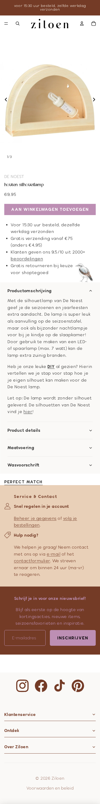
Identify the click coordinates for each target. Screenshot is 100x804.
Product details (24, 430)
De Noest (14, 176)
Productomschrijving (29, 291)
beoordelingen (27, 258)
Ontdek (11, 730)
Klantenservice (20, 714)
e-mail (53, 554)
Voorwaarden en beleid (50, 788)
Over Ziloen (16, 746)
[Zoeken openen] (17, 23)
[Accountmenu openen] (82, 23)
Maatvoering (20, 448)
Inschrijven (72, 637)
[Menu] (6, 23)
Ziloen (58, 778)
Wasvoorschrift (23, 465)
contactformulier (32, 560)
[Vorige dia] (4, 100)
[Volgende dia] (95, 100)
